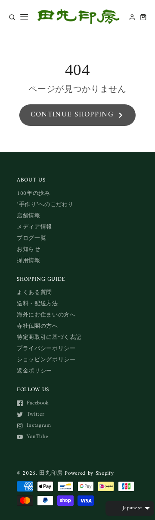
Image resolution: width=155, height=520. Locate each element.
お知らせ (28, 249)
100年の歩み (33, 193)
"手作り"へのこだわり (45, 205)
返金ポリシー (34, 371)
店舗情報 (28, 216)
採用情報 (28, 261)
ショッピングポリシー (46, 360)
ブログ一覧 (31, 238)
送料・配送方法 (37, 304)
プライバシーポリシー (46, 349)
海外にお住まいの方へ (46, 315)
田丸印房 (51, 473)
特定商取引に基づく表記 (49, 337)
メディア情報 (34, 227)
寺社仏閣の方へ (37, 326)
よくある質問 (34, 293)
